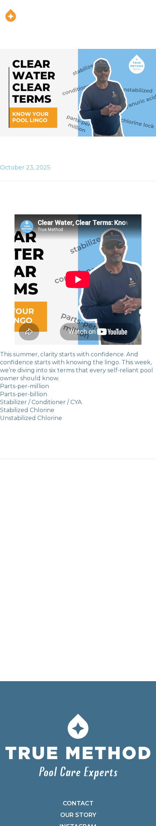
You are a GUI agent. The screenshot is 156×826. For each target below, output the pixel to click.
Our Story (78, 815)
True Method (10, 15)
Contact (78, 803)
